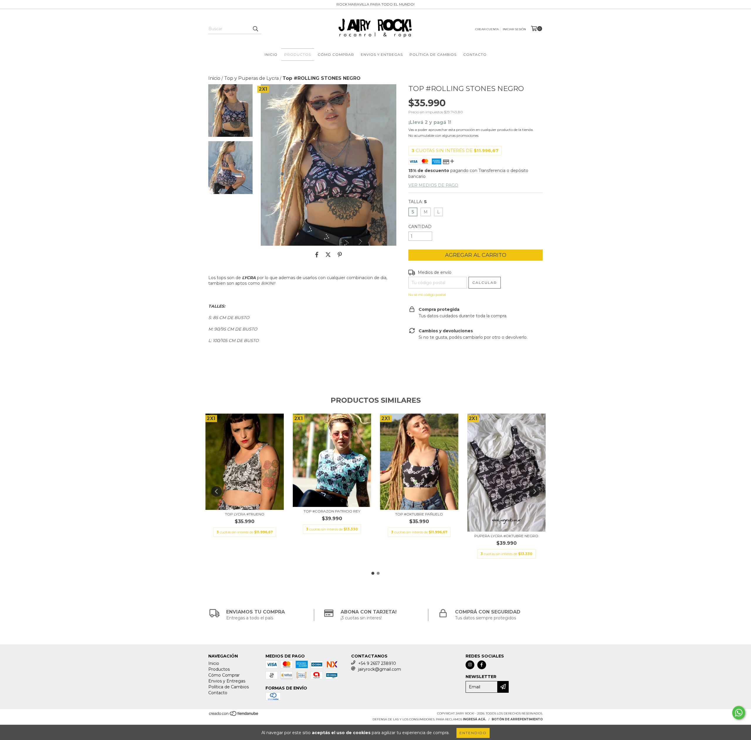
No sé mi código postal (427, 294)
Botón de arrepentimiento (517, 719)
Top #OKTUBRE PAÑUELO (419, 514)
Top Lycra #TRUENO (244, 514)
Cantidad (420, 226)
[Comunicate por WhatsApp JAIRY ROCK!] (738, 712)
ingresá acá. (474, 719)
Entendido (473, 733)
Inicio (271, 54)
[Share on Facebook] (316, 254)
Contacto (475, 54)
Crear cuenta (487, 29)
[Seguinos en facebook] (481, 664)
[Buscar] (255, 28)
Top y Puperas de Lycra (251, 78)
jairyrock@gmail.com (379, 669)
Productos (297, 54)
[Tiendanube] (234, 715)
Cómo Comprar (336, 54)
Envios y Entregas (382, 54)
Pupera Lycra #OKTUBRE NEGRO (506, 536)
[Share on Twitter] (328, 254)
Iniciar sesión (514, 29)
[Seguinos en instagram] (470, 664)
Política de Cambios (433, 54)
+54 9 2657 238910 (377, 663)
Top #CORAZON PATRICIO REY (332, 511)
